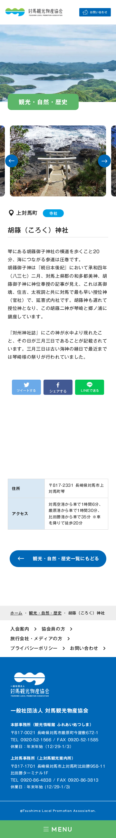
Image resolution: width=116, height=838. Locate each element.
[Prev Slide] (11, 161)
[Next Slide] (104, 161)
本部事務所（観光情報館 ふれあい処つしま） (52, 724)
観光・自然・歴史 (45, 613)
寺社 (53, 213)
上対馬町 (27, 212)
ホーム (16, 613)
